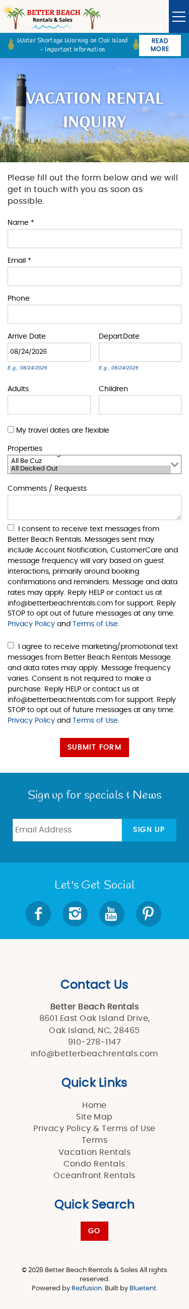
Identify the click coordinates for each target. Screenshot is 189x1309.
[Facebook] (39, 913)
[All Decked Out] (90, 469)
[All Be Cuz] (90, 462)
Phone (19, 298)
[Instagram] (76, 913)
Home (94, 1105)
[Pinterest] (149, 913)
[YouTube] (112, 913)
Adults (18, 388)
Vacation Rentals (94, 1152)
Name (21, 222)
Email (19, 260)
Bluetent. (144, 1288)
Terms (94, 1140)
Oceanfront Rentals (94, 1176)
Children (113, 388)
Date (37, 336)
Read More (160, 45)
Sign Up (149, 829)
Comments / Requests (47, 488)
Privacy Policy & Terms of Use (94, 1129)
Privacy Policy (31, 624)
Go (94, 1231)
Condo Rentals (94, 1164)
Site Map (94, 1117)
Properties (25, 448)
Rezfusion (87, 1288)
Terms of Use (95, 624)
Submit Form (94, 747)
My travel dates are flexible (62, 430)
